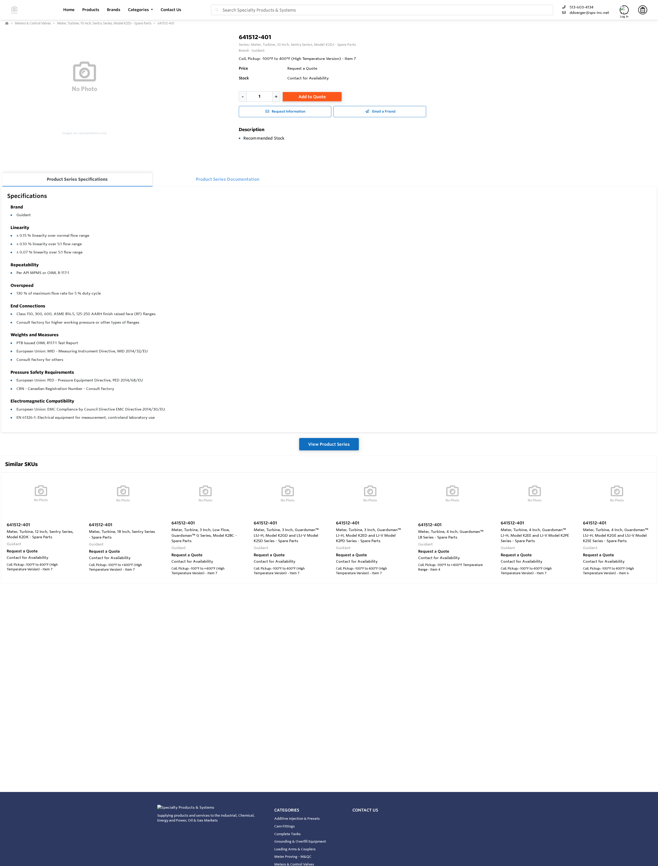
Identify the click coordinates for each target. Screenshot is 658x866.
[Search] (216, 10)
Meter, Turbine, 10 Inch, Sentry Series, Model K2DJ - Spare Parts (303, 44)
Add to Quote (312, 96)
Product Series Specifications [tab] (77, 179)
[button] (140, 10)
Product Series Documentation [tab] (227, 179)
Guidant (23, 215)
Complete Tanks (287, 834)
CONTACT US (365, 810)
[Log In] (624, 9)
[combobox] (382, 10)
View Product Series (329, 444)
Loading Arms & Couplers (295, 849)
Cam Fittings (284, 826)
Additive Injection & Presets (297, 818)
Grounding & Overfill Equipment (300, 841)
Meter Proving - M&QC (293, 856)
